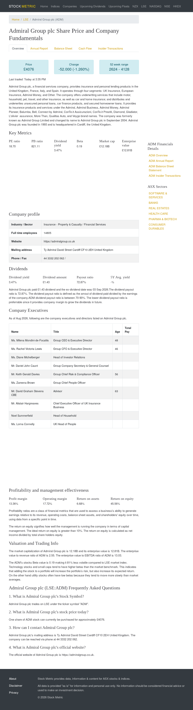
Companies (70, 6)
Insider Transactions (110, 48)
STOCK (22, 6)
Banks (153, 203)
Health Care (158, 213)
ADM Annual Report (161, 161)
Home (44, 6)
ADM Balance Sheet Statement (161, 168)
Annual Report (39, 48)
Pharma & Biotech (163, 219)
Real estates (159, 208)
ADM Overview (158, 155)
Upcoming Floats (119, 6)
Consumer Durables (157, 226)
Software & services (158, 195)
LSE (143, 6)
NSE (167, 6)
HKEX (177, 6)
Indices (55, 6)
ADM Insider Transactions (165, 175)
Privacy (13, 692)
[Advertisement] (74, 181)
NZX (135, 6)
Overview (18, 48)
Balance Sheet (63, 48)
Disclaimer (15, 685)
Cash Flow (85, 48)
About (12, 678)
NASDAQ (155, 6)
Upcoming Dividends (93, 6)
